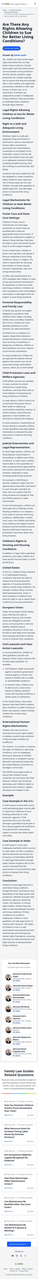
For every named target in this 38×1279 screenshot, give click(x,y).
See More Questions (18, 1244)
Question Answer (15, 10)
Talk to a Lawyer (14, 1269)
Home (5, 10)
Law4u (30, 1275)
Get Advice (16, 981)
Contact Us (13, 1271)
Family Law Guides (11, 12)
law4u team (20, 55)
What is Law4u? (27, 1269)
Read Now (8, 1115)
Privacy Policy (23, 1271)
